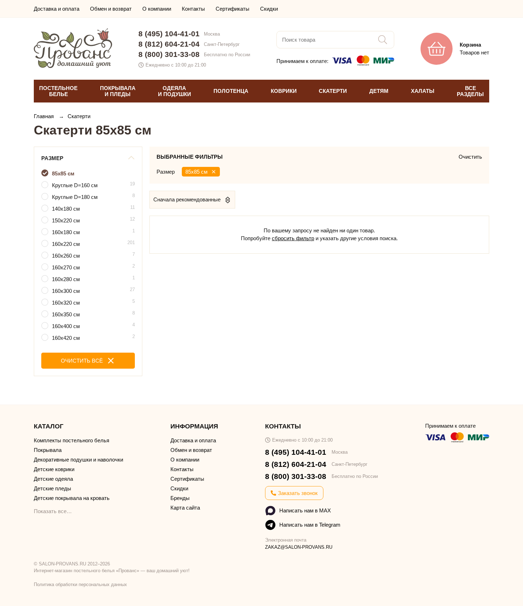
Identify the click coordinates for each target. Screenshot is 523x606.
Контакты (193, 9)
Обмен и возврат (111, 9)
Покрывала (48, 450)
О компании (156, 9)
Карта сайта (185, 508)
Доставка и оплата (56, 9)
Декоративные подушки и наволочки (78, 460)
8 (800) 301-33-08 (169, 54)
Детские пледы (52, 488)
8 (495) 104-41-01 (169, 34)
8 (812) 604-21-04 (169, 44)
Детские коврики (54, 469)
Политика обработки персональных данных (80, 584)
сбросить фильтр (293, 238)
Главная (44, 116)
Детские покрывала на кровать (72, 498)
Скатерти (79, 116)
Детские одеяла (53, 479)
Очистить (470, 157)
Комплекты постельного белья (71, 440)
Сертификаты (232, 9)
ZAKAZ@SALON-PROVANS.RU (298, 547)
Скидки (269, 9)
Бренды (180, 498)
